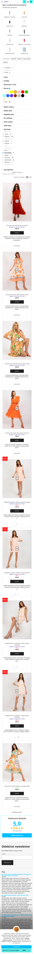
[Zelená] (26, 92)
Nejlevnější (13, 58)
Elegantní (9, 136)
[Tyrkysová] (4, 95)
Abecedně (5, 62)
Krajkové (8, 143)
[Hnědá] (15, 95)
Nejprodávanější (26, 58)
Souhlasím (17, 946)
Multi (7, 102)
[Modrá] (7, 95)
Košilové (8, 141)
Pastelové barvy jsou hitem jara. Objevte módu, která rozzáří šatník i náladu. (17, 915)
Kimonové (8, 139)
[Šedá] (19, 95)
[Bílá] (4, 92)
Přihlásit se (7, 862)
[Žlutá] (11, 92)
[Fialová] (11, 95)
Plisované (8, 148)
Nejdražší (20, 58)
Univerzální (17, 246)
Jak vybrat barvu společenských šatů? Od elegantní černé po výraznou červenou (16, 875)
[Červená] (22, 92)
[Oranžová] (15, 92)
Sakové (8, 155)
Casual (8, 134)
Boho (7, 131)
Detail (17, 233)
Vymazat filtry (16, 172)
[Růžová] (19, 92)
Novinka (8, 70)
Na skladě (8, 67)
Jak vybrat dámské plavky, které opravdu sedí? (15, 895)
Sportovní (8, 162)
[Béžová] (7, 92)
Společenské (9, 160)
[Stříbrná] (26, 95)
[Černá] (22, 95)
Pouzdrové (9, 164)
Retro (7, 150)
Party (7, 146)
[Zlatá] (4, 99)
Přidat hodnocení (17, 835)
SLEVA (7, 72)
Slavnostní (9, 157)
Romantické (9, 153)
